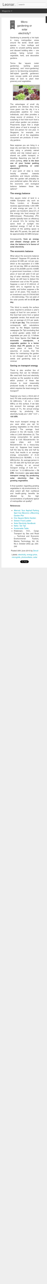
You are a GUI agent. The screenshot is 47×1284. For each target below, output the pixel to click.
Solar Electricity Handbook (25, 523)
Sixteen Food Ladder (22, 520)
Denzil (35, 550)
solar (35, 557)
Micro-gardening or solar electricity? (24, 27)
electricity (22, 554)
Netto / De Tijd (20, 525)
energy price (32, 554)
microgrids (16, 557)
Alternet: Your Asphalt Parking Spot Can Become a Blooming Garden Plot (26, 513)
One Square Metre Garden (25, 518)
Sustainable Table (21, 528)
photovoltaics (26, 557)
